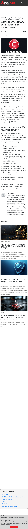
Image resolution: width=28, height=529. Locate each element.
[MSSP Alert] (8, 3)
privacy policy (22, 523)
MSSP (17, 19)
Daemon (4, 504)
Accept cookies (14, 527)
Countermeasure (7, 499)
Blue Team (5, 494)
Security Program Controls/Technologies (13, 18)
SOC (2, 18)
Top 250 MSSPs (5, 241)
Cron (3, 501)
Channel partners (9, 18)
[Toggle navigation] (25, 3)
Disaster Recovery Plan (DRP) (10, 506)
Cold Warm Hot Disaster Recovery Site (13, 497)
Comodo (3, 55)
